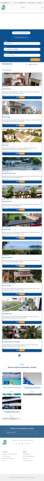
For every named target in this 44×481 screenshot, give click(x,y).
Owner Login (25, 458)
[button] (23, 7)
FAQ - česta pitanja (6, 456)
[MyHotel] (3, 7)
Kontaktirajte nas (26, 454)
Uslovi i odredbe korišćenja (28, 456)
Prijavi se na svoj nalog (28, 460)
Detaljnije (22, 97)
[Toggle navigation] (42, 7)
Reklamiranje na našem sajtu (8, 458)
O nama (4, 460)
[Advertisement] (22, 21)
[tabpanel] (22, 79)
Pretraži (35, 59)
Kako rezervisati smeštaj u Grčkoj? (9, 454)
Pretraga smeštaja (21, 32)
